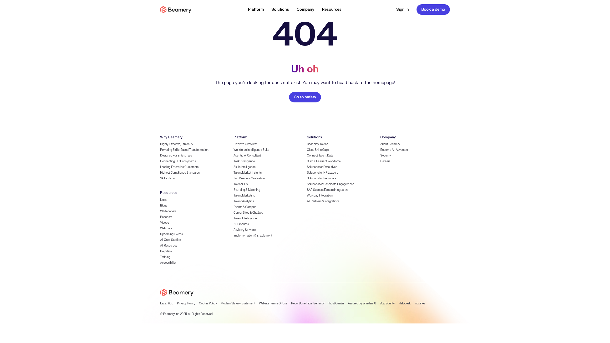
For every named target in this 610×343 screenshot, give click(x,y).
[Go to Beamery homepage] (175, 9)
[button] (256, 9)
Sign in (402, 9)
